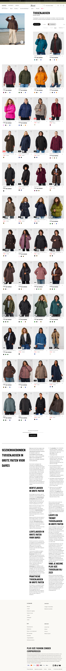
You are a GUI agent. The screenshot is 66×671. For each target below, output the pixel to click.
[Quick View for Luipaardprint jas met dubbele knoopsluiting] (15, 154)
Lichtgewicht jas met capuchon (38, 55)
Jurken (28, 615)
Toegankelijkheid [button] (30, 637)
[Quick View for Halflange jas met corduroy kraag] (62, 350)
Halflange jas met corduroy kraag (54, 350)
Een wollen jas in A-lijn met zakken (38, 415)
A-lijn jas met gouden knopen (22, 219)
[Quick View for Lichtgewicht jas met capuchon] (47, 56)
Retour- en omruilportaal (31, 631)
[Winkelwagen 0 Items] (63, 5)
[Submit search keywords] (44, 5)
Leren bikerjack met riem (21, 350)
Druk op (46, 631)
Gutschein (29, 635)
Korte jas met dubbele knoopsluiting (54, 153)
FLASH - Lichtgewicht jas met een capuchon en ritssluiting (9, 416)
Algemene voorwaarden (38, 669)
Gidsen (17, 5)
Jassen (28, 608)
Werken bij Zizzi (47, 633)
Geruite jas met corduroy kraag (7, 219)
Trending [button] (15, 8)
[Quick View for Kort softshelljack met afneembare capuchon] (47, 154)
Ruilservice (29, 629)
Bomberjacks (31, 553)
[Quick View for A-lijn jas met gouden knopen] (31, 220)
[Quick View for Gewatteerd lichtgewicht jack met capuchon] (62, 56)
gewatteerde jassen (39, 509)
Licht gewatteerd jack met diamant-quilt (23, 317)
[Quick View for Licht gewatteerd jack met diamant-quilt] (47, 285)
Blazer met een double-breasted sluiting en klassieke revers (55, 121)
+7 (42, 59)
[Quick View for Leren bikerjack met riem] (31, 350)
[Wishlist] (46, 33)
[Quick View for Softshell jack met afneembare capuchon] (31, 154)
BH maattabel (29, 633)
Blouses (28, 606)
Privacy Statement (30, 669)
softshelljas (53, 448)
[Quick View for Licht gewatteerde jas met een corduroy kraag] (47, 383)
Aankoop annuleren (30, 640)
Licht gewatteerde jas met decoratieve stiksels (40, 252)
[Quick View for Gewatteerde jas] (31, 252)
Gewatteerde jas (20, 252)
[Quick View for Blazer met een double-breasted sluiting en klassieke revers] (62, 121)
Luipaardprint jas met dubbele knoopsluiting (8, 153)
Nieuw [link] (11, 8)
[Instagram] (53, 665)
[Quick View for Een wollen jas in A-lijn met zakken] (62, 383)
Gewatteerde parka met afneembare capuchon (9, 317)
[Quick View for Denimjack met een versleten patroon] (47, 350)
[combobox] (49, 5)
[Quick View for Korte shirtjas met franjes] (47, 121)
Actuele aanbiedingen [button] (24, 8)
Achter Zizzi (47, 627)
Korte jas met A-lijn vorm (37, 186)
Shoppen (4, 5)
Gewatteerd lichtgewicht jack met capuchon (55, 55)
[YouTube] (60, 665)
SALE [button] (42, 8)
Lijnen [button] (32, 8)
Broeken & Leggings (31, 610)
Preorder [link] (37, 8)
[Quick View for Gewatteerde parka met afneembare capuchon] (15, 318)
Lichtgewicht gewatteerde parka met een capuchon (8, 187)
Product (51, 27)
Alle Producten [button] (5, 8)
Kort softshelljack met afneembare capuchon (40, 153)
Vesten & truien (30, 613)
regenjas (58, 491)
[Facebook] (55, 665)
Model (55, 27)
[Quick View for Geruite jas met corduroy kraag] (15, 220)
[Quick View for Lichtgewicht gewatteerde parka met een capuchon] (15, 187)
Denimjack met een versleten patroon (39, 350)
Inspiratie (10, 5)
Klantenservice (30, 626)
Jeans (28, 619)
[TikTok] (58, 665)
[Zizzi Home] (33, 5)
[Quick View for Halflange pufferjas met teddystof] (62, 187)
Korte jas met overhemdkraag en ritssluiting (55, 415)
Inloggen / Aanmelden (49, 606)
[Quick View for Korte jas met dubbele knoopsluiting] (62, 154)
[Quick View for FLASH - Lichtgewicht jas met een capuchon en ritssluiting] (15, 416)
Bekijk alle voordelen (48, 608)
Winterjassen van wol (38, 521)
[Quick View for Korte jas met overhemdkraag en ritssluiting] (62, 416)
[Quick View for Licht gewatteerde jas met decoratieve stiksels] (47, 252)
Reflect (46, 629)
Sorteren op (61, 27)
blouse (50, 557)
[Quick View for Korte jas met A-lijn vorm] (47, 187)
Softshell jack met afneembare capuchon (23, 153)
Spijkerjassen (32, 566)
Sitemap (49, 669)
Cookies (45, 669)
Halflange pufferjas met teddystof (54, 186)
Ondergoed (29, 617)
